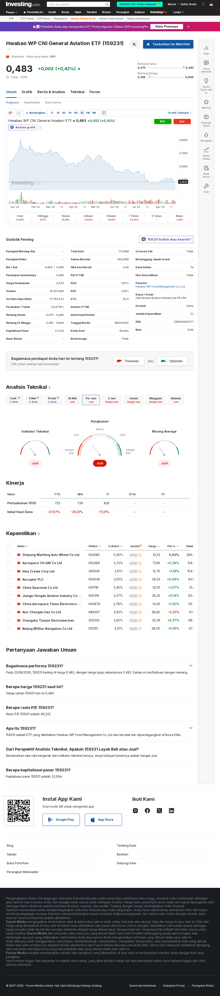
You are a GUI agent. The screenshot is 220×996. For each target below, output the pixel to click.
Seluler (12, 854)
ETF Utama (27, 18)
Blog (10, 845)
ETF (11, 18)
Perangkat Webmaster (22, 872)
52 (191, 313)
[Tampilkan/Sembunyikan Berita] (104, 112)
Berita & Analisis (51, 92)
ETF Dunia (44, 18)
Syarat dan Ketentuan (142, 985)
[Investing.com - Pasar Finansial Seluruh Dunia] (23, 4)
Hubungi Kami (126, 863)
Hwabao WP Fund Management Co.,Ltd (160, 286)
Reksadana (60, 18)
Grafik (27, 92)
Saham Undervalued (111, 18)
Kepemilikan (32, 102)
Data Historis (53, 102)
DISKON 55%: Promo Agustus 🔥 (139, 4)
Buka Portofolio (18, 863)
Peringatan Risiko (203, 985)
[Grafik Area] (18, 112)
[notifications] (203, 4)
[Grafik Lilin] (10, 112)
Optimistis (176, 361)
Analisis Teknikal (26, 387)
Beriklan (122, 854)
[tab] (15, 400)
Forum (95, 92)
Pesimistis (132, 361)
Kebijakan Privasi (174, 985)
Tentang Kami (126, 845)
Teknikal (77, 92)
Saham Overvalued (138, 18)
